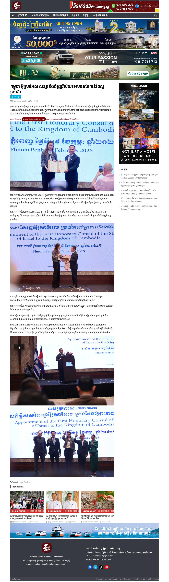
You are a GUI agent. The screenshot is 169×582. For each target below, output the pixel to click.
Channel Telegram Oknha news (34, 119)
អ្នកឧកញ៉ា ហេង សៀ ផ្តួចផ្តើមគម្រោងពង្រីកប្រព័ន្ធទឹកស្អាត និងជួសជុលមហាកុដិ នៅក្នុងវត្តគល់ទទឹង (139, 176)
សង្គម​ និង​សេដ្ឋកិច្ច (60, 15)
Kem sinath (34, 522)
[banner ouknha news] (114, 6)
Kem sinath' (34, 101)
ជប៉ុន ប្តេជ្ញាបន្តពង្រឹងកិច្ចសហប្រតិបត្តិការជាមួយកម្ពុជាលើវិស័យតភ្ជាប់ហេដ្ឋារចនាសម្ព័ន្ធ (139, 207)
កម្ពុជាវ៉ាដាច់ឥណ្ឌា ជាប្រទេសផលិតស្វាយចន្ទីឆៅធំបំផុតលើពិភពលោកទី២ (97, 517)
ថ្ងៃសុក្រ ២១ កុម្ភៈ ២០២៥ (19, 101)
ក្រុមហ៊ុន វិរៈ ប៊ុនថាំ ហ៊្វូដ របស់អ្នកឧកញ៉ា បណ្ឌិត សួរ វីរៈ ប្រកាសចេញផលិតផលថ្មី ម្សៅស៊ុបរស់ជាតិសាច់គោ (138, 192)
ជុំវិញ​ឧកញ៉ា (22, 15)
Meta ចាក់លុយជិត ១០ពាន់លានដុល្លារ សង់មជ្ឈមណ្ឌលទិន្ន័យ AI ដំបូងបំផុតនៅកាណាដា (139, 199)
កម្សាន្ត (85, 15)
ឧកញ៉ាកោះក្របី (71, 522)
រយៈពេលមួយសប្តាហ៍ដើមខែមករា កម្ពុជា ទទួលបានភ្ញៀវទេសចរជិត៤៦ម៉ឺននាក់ (26, 517)
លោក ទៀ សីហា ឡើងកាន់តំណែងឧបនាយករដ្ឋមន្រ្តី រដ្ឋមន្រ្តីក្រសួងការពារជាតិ (61, 517)
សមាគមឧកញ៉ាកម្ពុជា (40, 15)
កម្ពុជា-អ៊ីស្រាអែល (25, 482)
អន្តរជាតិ (75, 15)
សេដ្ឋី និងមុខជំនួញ (100, 15)
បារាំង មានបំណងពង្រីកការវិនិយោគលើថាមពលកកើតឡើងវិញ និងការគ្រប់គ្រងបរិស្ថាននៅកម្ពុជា (140, 184)
